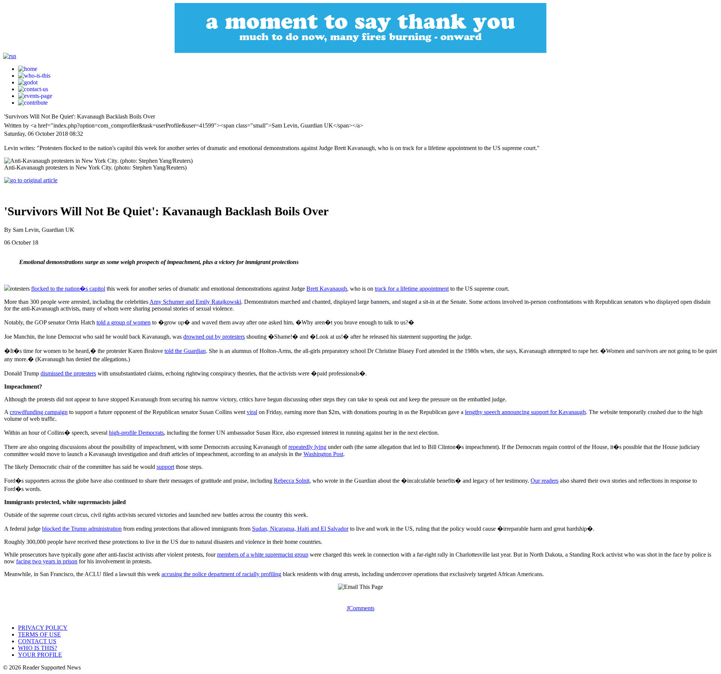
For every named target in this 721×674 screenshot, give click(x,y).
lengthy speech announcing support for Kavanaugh (525, 412)
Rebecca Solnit (291, 480)
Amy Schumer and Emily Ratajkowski (195, 302)
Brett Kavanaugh (326, 288)
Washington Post (323, 454)
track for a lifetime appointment (412, 288)
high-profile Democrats (136, 432)
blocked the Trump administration (82, 528)
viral (252, 412)
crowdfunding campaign (39, 412)
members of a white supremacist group (262, 554)
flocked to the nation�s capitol (68, 288)
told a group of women (124, 322)
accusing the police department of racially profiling (221, 574)
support (165, 467)
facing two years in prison (46, 561)
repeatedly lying (307, 447)
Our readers (544, 480)
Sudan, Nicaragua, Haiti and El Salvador (300, 528)
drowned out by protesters (214, 336)
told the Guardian (185, 351)
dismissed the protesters (68, 373)
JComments (360, 608)
